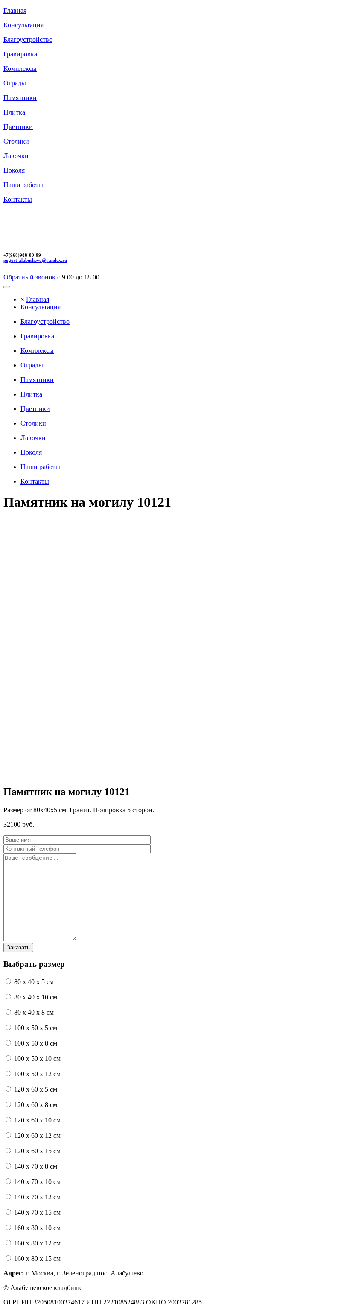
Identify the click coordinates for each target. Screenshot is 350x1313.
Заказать (18, 947)
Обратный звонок (29, 277)
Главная (37, 299)
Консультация (40, 307)
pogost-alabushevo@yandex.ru (35, 260)
